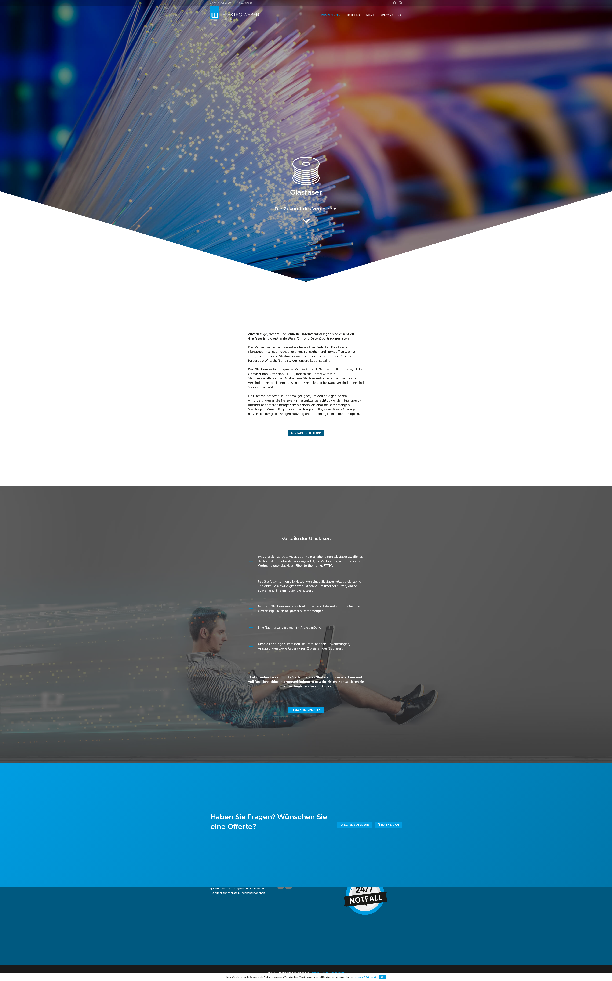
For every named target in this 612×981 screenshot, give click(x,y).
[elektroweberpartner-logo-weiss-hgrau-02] (240, 15)
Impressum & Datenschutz (328, 973)
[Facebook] (394, 2)
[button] (343, 15)
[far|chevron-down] (306, 220)
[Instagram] (400, 2)
